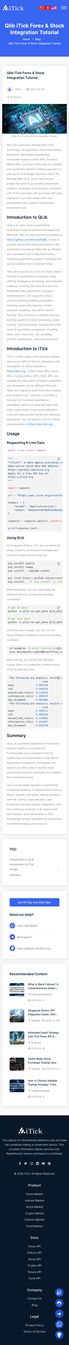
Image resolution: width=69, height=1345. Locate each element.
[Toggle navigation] (64, 7)
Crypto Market (34, 1213)
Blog (35, 1305)
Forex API (34, 1246)
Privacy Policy (34, 1325)
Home (26, 39)
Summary (15, 874)
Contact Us (34, 1298)
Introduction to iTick (22, 864)
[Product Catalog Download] (59, 1292)
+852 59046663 (27, 925)
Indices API (34, 1252)
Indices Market (34, 1200)
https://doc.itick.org (41, 424)
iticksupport (24, 937)
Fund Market (34, 1226)
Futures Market (34, 1219)
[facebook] (19, 1164)
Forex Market (34, 1194)
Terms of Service (34, 1331)
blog (38, 39)
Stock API (34, 1259)
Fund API (34, 1278)
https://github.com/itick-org (33, 948)
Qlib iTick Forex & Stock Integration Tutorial (34, 43)
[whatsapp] (59, 1324)
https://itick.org (16, 371)
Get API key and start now (34, 902)
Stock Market (34, 1207)
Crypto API (35, 1265)
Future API (34, 1272)
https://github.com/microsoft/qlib (27, 239)
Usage (13, 869)
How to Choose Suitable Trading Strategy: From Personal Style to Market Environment (43, 1082)
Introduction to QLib (22, 859)
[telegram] (59, 1314)
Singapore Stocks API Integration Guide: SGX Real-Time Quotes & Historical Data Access (42, 1012)
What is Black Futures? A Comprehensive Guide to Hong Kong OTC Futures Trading (43, 986)
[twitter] (25, 1164)
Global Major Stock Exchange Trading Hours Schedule (43, 1060)
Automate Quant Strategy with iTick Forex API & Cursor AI (43, 1034)
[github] (59, 1335)
